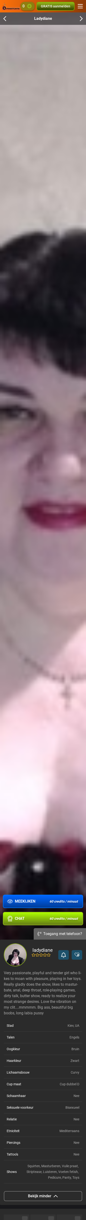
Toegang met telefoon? (62, 933)
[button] (63, 955)
